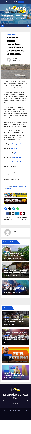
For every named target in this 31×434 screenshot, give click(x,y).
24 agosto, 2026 (10, 342)
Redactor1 (17, 258)
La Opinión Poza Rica (16, 161)
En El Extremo (7, 355)
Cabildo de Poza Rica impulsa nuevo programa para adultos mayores (15, 339)
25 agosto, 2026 (10, 324)
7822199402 (14, 184)
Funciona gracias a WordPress (11, 410)
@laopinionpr (18, 153)
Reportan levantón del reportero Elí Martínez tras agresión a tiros (14, 321)
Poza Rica (6, 317)
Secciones (11, 416)
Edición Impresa (18, 416)
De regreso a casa (12, 357)
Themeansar (15, 413)
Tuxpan (14, 34)
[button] (25, 25)
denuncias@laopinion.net (18, 186)
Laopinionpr (13, 148)
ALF (16, 58)
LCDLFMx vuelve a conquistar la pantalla (14, 374)
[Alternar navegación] (14, 26)
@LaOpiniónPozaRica (17, 157)
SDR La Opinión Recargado (18, 144)
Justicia (9, 34)
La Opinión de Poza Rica (15, 15)
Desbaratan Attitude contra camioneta (8, 219)
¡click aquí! (24, 184)
